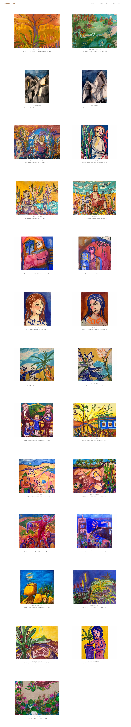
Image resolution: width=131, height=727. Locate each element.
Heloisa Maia (11, 3)
